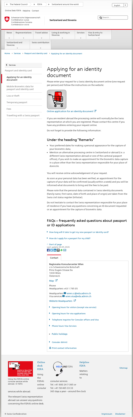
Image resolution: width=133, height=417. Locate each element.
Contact (52, 257)
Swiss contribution (40, 42)
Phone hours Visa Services (63, 326)
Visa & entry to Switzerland (95, 33)
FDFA (39, 4)
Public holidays (59, 334)
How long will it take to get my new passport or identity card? (79, 232)
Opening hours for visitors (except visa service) (73, 307)
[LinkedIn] (55, 250)
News (9, 32)
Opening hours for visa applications (68, 313)
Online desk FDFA (41, 366)
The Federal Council (19, 4)
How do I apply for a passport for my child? (69, 238)
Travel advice (41, 32)
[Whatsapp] (61, 250)
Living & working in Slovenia (61, 33)
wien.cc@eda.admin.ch (79, 293)
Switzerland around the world (65, 4)
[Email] (64, 250)
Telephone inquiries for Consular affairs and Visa (75, 319)
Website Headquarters (61, 301)
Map (51, 280)
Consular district (59, 342)
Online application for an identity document (70, 111)
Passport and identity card (35, 53)
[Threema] (58, 250)
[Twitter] (52, 250)
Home (7, 53)
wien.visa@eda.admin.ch (78, 296)
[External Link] (56, 99)
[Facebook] (48, 250)
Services (81, 32)
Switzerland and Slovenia (14, 43)
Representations (24, 32)
